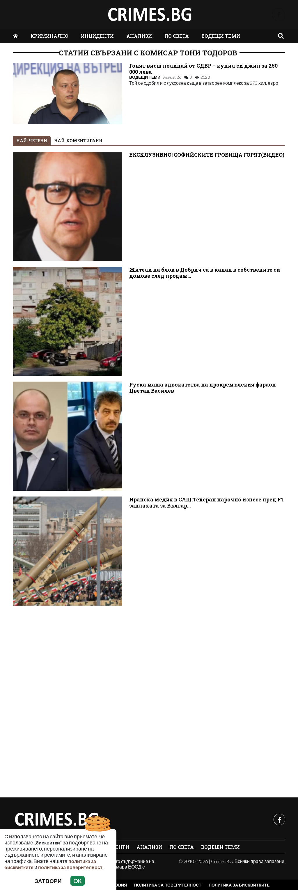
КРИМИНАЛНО (49, 36)
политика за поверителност (70, 867)
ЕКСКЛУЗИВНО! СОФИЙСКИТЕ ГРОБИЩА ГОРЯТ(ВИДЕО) (206, 154)
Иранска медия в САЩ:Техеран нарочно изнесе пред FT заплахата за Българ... (207, 502)
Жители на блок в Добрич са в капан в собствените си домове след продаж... (204, 272)
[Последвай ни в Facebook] (278, 14)
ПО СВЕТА (176, 36)
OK (77, 881)
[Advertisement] (149, 698)
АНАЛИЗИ (139, 36)
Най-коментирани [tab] (78, 140)
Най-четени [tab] (31, 140)
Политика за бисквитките (239, 884)
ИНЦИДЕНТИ (97, 36)
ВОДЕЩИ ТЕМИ (220, 36)
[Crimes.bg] (56, 819)
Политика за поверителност (167, 884)
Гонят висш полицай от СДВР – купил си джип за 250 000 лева (203, 68)
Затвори (48, 881)
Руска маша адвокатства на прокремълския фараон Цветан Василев (202, 387)
